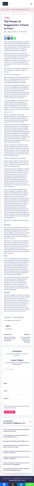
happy (12, 253)
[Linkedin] (11, 38)
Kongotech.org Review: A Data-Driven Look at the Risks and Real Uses (16, 457)
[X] (8, 38)
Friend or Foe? (8, 317)
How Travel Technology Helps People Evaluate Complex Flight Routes (16, 430)
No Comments (23, 31)
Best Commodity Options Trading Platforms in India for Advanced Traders (16, 446)
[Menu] (31, 3)
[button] (9, 329)
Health (7, 9)
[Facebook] (5, 38)
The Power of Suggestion (18, 317)
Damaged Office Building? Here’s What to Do (15, 441)
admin (8, 326)
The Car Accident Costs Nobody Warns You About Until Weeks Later (15, 436)
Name (6, 383)
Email (6, 391)
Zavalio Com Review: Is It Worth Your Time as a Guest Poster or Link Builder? (16, 463)
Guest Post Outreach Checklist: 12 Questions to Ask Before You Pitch (17, 451)
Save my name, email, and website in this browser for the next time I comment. (17, 407)
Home (3, 9)
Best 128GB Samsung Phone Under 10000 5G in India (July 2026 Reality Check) (16, 469)
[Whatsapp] (14, 38)
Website (6, 398)
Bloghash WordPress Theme (17, 480)
